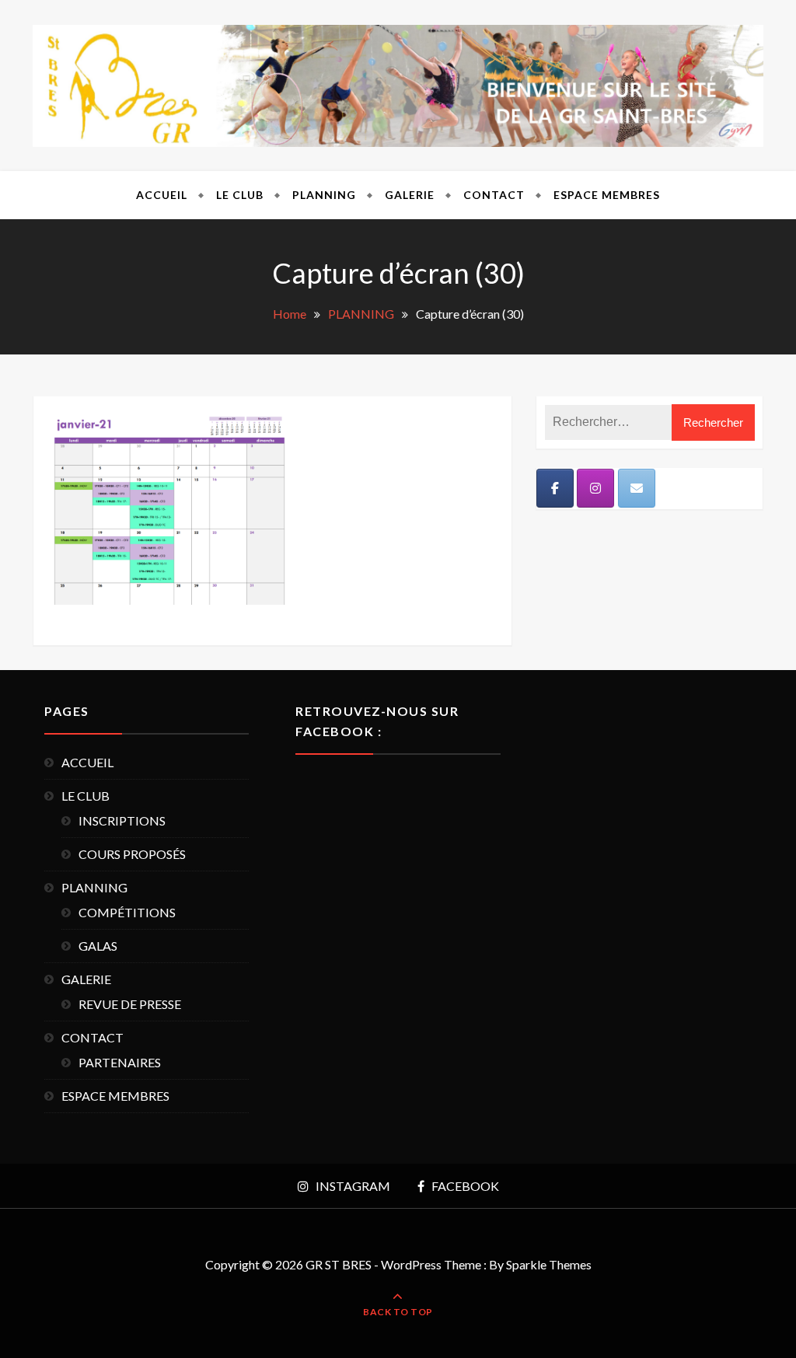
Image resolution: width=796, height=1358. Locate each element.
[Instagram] (595, 488)
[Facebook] (555, 488)
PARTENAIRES (120, 1062)
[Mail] (636, 488)
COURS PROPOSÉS (132, 854)
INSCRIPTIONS (122, 820)
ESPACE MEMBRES (606, 194)
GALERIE (410, 194)
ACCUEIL (161, 194)
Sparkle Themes (549, 1264)
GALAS (98, 945)
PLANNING (324, 194)
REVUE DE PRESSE (130, 1004)
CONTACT (494, 194)
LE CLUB (240, 194)
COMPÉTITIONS (127, 912)
